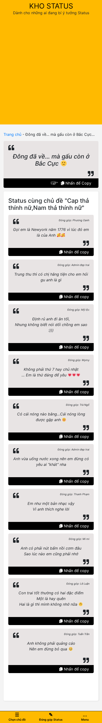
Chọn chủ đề (17, 716)
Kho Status (51, 6)
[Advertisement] (51, 69)
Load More (51, 684)
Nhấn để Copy (77, 183)
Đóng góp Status (51, 716)
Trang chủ (12, 134)
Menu (85, 716)
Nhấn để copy (76, 252)
